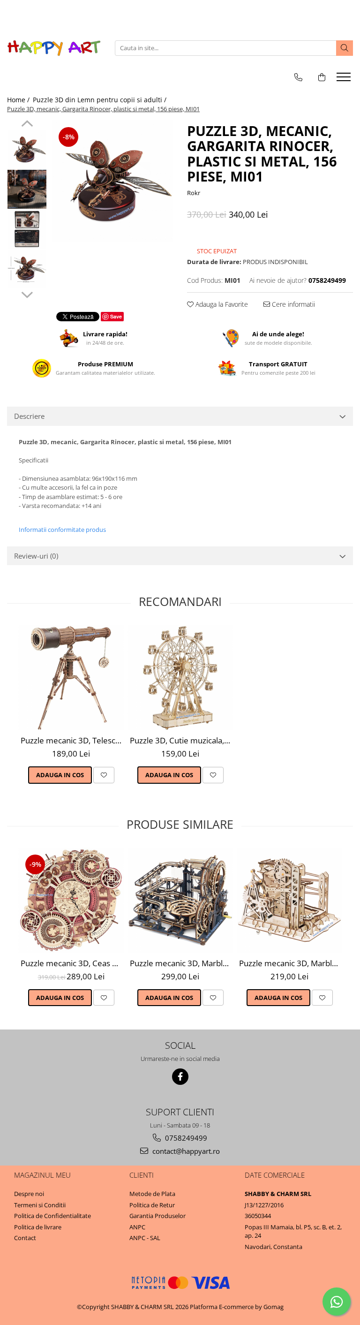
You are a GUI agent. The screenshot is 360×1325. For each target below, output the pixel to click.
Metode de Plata (152, 1193)
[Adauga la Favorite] (103, 775)
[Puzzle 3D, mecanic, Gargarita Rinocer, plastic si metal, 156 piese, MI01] (112, 181)
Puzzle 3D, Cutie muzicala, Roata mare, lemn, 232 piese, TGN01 (181, 740)
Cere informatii (292, 304)
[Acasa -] (54, 48)
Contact (25, 1238)
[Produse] (345, 80)
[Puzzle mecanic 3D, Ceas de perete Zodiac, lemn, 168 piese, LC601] (71, 900)
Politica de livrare (37, 1227)
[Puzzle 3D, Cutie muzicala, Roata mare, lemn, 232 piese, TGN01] (180, 677)
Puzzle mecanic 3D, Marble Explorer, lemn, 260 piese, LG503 (290, 963)
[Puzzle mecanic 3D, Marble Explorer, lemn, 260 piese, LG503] (289, 900)
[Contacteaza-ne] (298, 77)
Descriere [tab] (29, 416)
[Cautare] (344, 48)
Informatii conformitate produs (62, 529)
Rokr (193, 193)
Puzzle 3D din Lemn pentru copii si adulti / (100, 99)
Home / (19, 99)
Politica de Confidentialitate (52, 1215)
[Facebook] (180, 1076)
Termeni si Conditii (40, 1205)
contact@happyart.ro (185, 1151)
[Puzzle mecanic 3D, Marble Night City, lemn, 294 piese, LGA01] (180, 900)
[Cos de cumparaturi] (322, 77)
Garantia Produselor (157, 1215)
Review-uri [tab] (36, 555)
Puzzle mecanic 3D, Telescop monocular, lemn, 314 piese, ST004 (72, 740)
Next (27, 293)
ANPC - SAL (144, 1238)
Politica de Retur (152, 1205)
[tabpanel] (112, 181)
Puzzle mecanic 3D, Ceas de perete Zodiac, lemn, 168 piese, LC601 (72, 963)
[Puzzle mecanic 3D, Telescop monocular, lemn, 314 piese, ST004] (71, 677)
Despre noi (29, 1193)
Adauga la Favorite (221, 304)
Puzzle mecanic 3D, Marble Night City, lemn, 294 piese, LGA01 (181, 963)
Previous (27, 124)
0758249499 (185, 1138)
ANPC (137, 1227)
